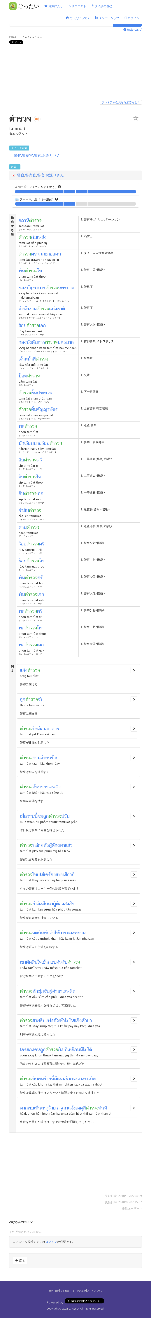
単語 (51, 1290)
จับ (40, 699)
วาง (80, 1079)
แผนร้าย (65, 1079)
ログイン (133, 18)
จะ (75, 1079)
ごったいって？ (79, 18)
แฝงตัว (52, 1020)
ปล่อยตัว (40, 845)
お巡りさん (54, 175)
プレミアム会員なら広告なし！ (120, 102)
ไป (85, 1049)
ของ (70, 933)
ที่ (52, 1079)
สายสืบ (38, 1020)
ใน (71, 1020)
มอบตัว (55, 962)
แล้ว (69, 845)
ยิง (60, 1049)
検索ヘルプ (134, 30)
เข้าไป (64, 1020)
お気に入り (55, 6)
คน (37, 1049)
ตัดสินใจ (34, 962)
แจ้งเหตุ (75, 1108)
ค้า (84, 1020)
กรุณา (62, 1108)
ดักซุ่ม (38, 991)
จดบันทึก (41, 933)
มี (55, 1079)
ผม (40, 816)
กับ (64, 962)
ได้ (89, 1049)
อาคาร (53, 729)
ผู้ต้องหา (57, 845)
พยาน (80, 933)
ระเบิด (90, 1079)
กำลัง (37, 904)
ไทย (36, 874)
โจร (23, 1049)
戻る (21, 1261)
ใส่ (42, 874)
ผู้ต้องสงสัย (63, 904)
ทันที (102, 1108)
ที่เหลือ (70, 1049)
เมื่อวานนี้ (28, 816)
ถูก (22, 699)
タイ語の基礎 (103, 6)
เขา (23, 962)
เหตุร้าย (48, 1108)
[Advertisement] (75, 73)
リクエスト (78, 6)
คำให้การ (58, 933)
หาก (24, 1108)
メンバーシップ (108, 18)
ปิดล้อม (39, 729)
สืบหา (47, 904)
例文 (57, 1290)
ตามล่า (38, 758)
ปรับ (65, 816)
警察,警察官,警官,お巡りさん (37, 155)
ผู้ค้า (53, 991)
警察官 (30, 175)
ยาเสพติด (52, 787)
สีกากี (69, 874)
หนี (80, 1049)
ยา (89, 1020)
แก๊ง (78, 1020)
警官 (41, 175)
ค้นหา (37, 787)
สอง (30, 1049)
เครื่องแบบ (54, 874)
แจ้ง (23, 670)
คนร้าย (52, 758)
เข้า (45, 962)
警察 (20, 175)
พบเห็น (34, 1108)
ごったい (74, 1308)
